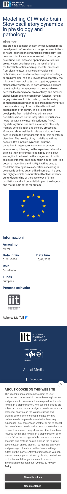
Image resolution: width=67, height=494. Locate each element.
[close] (61, 384)
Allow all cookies (33, 477)
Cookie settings (32, 486)
